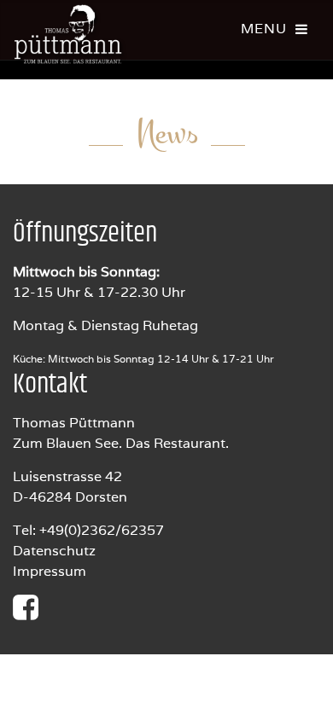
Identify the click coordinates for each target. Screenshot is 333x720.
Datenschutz (54, 551)
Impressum (49, 571)
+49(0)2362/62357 (101, 530)
